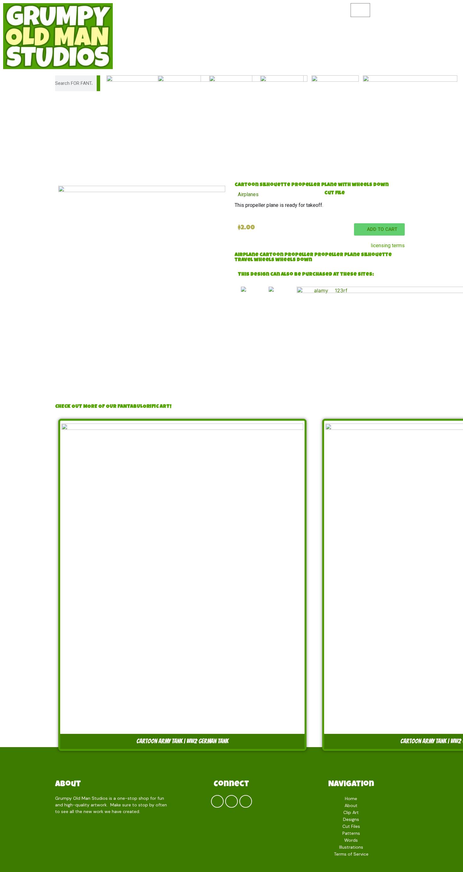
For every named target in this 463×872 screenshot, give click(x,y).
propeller (298, 255)
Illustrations (351, 847)
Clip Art (351, 812)
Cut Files (351, 826)
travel (244, 260)
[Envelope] (245, 801)
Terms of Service (351, 854)
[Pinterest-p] (231, 801)
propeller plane (337, 255)
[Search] (98, 83)
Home (351, 798)
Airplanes (248, 194)
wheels (264, 260)
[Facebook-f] (217, 801)
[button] (379, 229)
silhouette (376, 255)
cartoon (271, 255)
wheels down (293, 260)
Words (351, 840)
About (68, 785)
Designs (351, 819)
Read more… (154, 811)
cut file (334, 193)
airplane (247, 255)
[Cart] (360, 10)
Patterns (351, 833)
